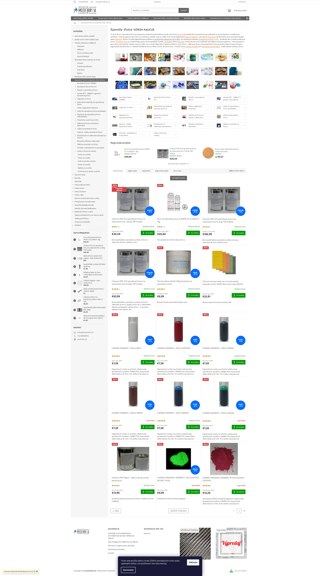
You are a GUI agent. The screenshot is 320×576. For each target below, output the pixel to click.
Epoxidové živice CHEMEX (86, 83)
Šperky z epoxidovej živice (87, 90)
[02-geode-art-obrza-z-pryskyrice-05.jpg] (136, 55)
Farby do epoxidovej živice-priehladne (91, 111)
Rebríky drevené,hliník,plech (85, 208)
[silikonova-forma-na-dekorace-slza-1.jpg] (207, 83)
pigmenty (118, 39)
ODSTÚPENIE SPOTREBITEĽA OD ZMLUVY (123, 542)
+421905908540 (83, 336)
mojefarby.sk (82, 339)
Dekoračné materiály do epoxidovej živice (90, 103)
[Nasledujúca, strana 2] (239, 511)
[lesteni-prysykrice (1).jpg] (235, 69)
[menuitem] (83, 18)
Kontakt (111, 553)
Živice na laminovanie (85, 53)
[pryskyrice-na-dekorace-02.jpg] (150, 83)
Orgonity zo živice (84, 99)
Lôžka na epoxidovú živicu (87, 129)
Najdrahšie (146, 171)
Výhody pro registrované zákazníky (121, 546)
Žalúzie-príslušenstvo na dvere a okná (89, 215)
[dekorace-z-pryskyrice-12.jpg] (122, 69)
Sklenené (80, 46)
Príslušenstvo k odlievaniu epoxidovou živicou (91, 136)
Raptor (79, 73)
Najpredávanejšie (161, 171)
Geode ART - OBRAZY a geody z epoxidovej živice (89, 94)
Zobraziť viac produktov (177, 164)
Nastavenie (128, 570)
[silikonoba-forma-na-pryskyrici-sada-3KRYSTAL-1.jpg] (178, 83)
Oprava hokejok (83, 56)
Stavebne (80, 70)
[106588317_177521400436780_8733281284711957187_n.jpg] (164, 55)
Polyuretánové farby (82, 185)
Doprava (157, 2)
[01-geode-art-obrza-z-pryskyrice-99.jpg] (122, 55)
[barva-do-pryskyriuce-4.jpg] (235, 55)
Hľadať (184, 10)
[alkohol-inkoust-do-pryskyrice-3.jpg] (178, 55)
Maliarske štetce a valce (84, 212)
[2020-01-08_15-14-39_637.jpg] (150, 55)
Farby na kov (79, 188)
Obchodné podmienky (116, 549)
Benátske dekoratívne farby (85, 76)
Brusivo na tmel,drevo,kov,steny (87, 198)
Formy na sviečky (84, 154)
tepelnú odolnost (191, 37)
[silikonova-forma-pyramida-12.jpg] (221, 83)
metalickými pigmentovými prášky (167, 39)
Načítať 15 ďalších (178, 511)
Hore (117, 511)
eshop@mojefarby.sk (85, 332)
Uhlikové (80, 49)
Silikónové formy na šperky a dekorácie (88, 124)
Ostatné (78, 225)
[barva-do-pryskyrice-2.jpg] (207, 55)
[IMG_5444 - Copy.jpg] (221, 69)
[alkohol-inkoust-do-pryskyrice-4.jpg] (193, 55)
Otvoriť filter (178, 178)
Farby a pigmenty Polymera (87, 108)
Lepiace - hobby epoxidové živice (89, 132)
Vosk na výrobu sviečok (87, 161)
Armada (80, 63)
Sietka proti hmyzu (82, 218)
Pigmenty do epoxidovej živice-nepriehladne (89, 115)
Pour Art (181, 34)
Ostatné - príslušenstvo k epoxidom (90, 148)
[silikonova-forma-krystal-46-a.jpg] (193, 83)
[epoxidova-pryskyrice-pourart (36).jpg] (178, 69)
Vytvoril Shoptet (240, 571)
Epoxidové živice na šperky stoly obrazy (90, 80)
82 (244, 511)
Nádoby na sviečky (85, 168)
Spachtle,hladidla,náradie (84, 205)
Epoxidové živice (122, 41)
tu (165, 563)
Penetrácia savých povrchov (88, 120)
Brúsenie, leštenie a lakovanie (88, 141)
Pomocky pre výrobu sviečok (89, 171)
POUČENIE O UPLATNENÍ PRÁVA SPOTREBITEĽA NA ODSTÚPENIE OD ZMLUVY (121, 536)
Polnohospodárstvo (84, 66)
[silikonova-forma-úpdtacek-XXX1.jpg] (235, 83)
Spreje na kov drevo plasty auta (87, 39)
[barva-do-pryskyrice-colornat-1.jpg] (221, 55)
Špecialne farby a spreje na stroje (87, 60)
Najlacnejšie (132, 171)
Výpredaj (78, 181)
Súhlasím (193, 562)
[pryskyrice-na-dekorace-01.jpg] (136, 83)
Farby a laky (79, 195)
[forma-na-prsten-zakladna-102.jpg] (207, 69)
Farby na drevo (80, 191)
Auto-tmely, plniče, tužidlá (84, 36)
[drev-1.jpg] (136, 69)
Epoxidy (78, 178)
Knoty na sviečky (84, 164)
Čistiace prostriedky (82, 222)
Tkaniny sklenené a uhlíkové (85, 43)
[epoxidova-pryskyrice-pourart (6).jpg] (150, 69)
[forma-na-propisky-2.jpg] (193, 69)
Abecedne (177, 171)
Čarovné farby (80, 175)
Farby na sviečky (84, 158)
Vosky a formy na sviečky (86, 151)
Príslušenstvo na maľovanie (85, 201)
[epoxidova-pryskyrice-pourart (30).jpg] (164, 69)
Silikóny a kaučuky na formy (87, 144)
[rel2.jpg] (164, 83)
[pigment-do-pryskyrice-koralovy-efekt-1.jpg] (122, 83)
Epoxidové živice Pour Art (86, 86)
